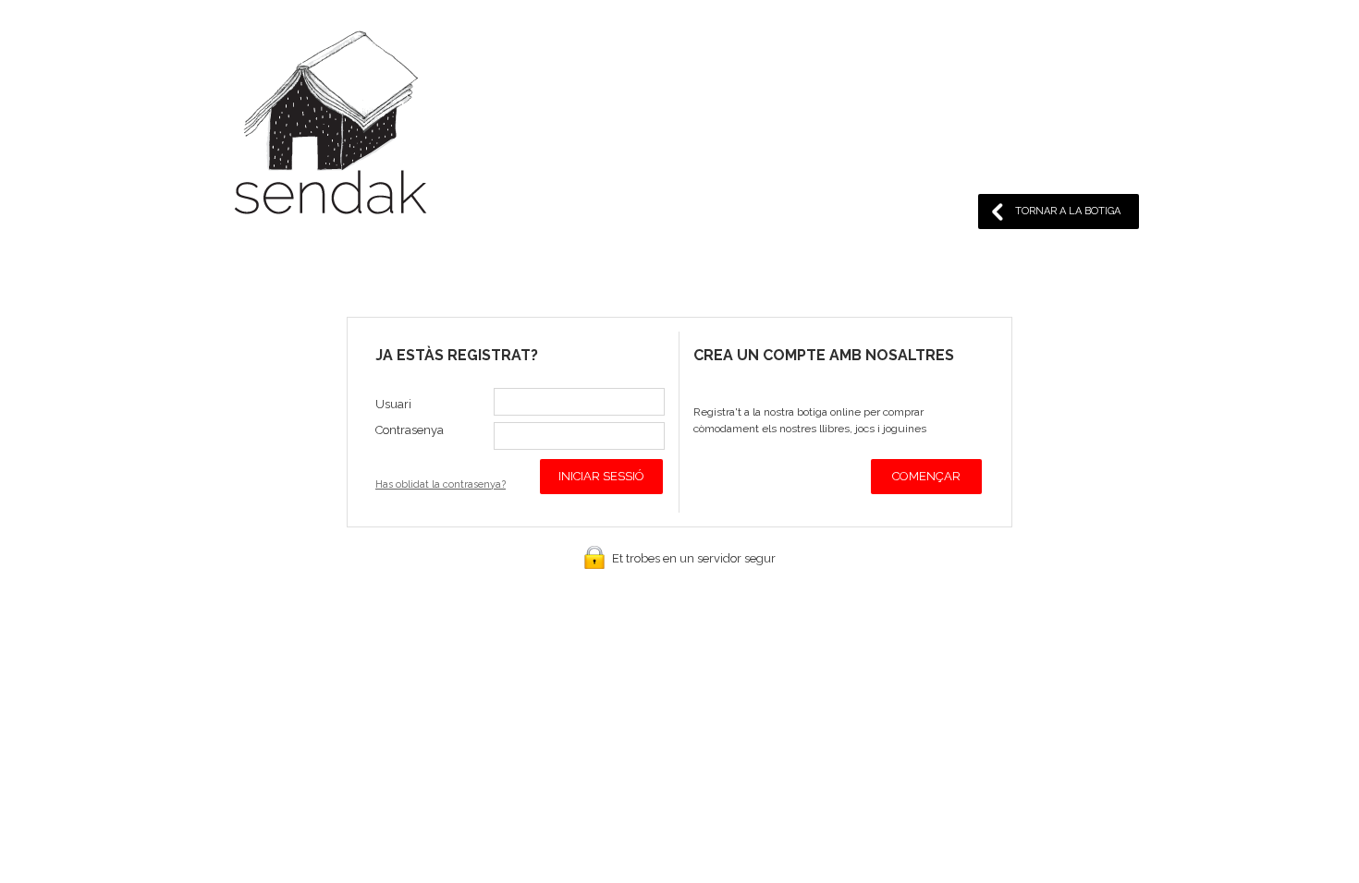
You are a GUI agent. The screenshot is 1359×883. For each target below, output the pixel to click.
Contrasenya (409, 430)
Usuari (393, 404)
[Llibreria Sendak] (330, 126)
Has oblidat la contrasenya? (440, 484)
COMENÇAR (926, 476)
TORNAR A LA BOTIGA (1067, 211)
